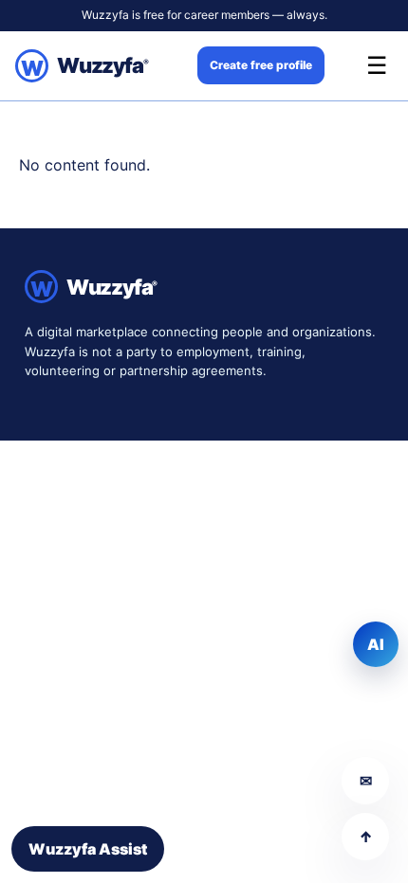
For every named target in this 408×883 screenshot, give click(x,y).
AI (375, 644)
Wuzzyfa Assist (87, 848)
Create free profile (261, 65)
